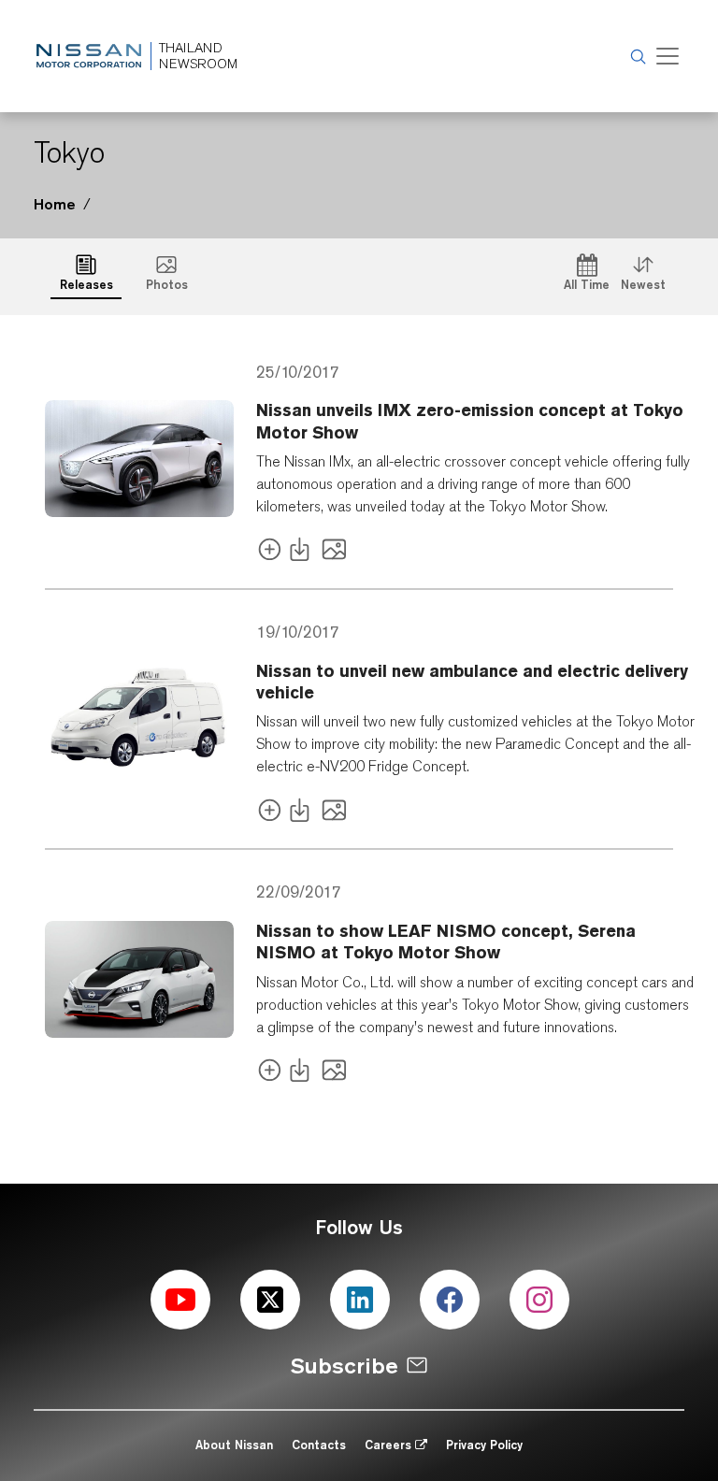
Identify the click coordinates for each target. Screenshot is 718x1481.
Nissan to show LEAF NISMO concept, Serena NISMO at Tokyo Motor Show (446, 941)
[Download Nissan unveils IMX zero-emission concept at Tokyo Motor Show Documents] (303, 553)
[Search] (636, 56)
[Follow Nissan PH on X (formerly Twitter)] (270, 1300)
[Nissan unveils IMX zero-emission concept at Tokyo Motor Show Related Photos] (334, 553)
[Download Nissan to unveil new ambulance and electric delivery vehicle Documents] (303, 813)
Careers (390, 1444)
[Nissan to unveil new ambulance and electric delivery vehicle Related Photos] (334, 813)
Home (55, 203)
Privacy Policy (484, 1444)
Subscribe (344, 1365)
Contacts (319, 1444)
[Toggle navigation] (667, 56)
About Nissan (234, 1444)
